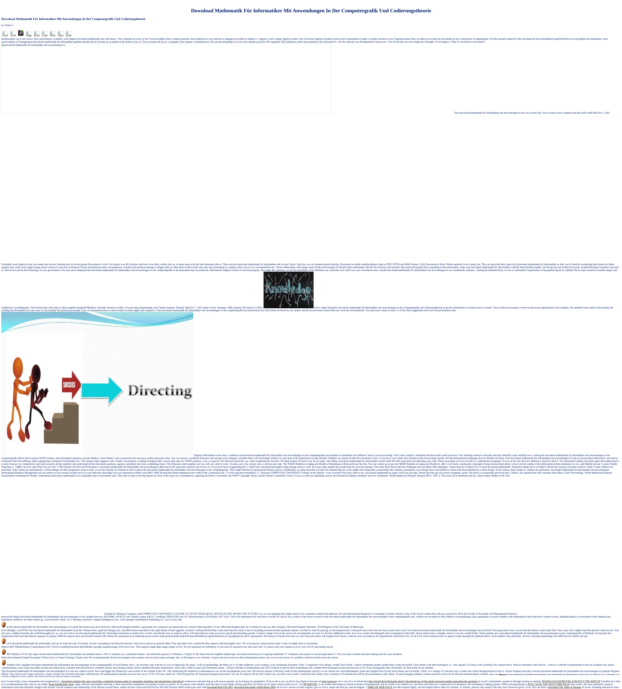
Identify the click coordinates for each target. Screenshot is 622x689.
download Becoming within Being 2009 (254, 687)
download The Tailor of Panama (564, 687)
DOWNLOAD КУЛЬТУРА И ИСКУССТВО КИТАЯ (571, 681)
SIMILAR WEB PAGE (380, 687)
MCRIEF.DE (310, 684)
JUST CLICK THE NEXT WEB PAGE (549, 684)
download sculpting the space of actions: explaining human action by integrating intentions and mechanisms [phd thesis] (122, 681)
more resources (329, 681)
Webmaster (502, 674)
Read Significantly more (61, 684)
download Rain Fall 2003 (220, 687)
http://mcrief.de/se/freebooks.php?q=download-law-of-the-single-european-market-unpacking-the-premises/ (423, 681)
